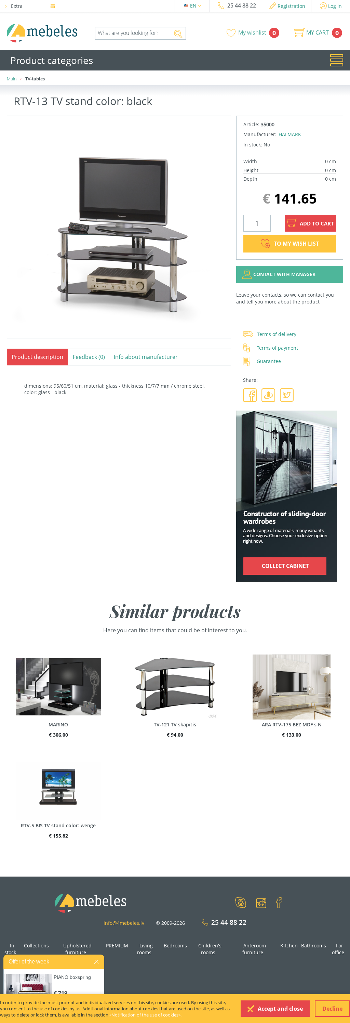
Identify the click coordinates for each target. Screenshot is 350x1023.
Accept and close (280, 1008)
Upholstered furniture (77, 949)
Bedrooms (175, 945)
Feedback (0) (89, 357)
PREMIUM (117, 945)
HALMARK (290, 134)
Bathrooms (313, 945)
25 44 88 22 (241, 5)
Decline (332, 1008)
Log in (335, 6)
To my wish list (296, 243)
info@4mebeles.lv (124, 923)
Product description (37, 357)
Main (12, 79)
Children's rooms (209, 949)
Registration (291, 6)
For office (338, 949)
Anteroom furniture (254, 949)
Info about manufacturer (146, 357)
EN (194, 5)
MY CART (317, 32)
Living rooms (145, 949)
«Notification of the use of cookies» (144, 1015)
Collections (36, 945)
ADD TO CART (316, 223)
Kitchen (289, 945)
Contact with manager (284, 274)
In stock (10, 949)
